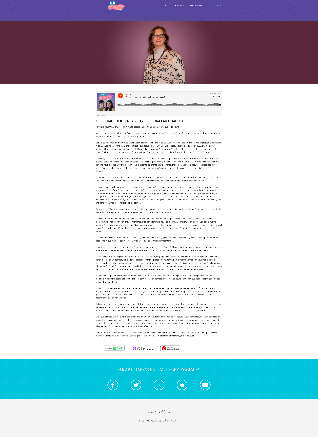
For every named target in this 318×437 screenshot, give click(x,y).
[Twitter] (136, 385)
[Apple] (182, 385)
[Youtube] (205, 385)
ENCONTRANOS (197, 5)
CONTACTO (222, 5)
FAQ (210, 5)
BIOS (167, 5)
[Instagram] (159, 385)
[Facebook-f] (112, 385)
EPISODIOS (180, 5)
